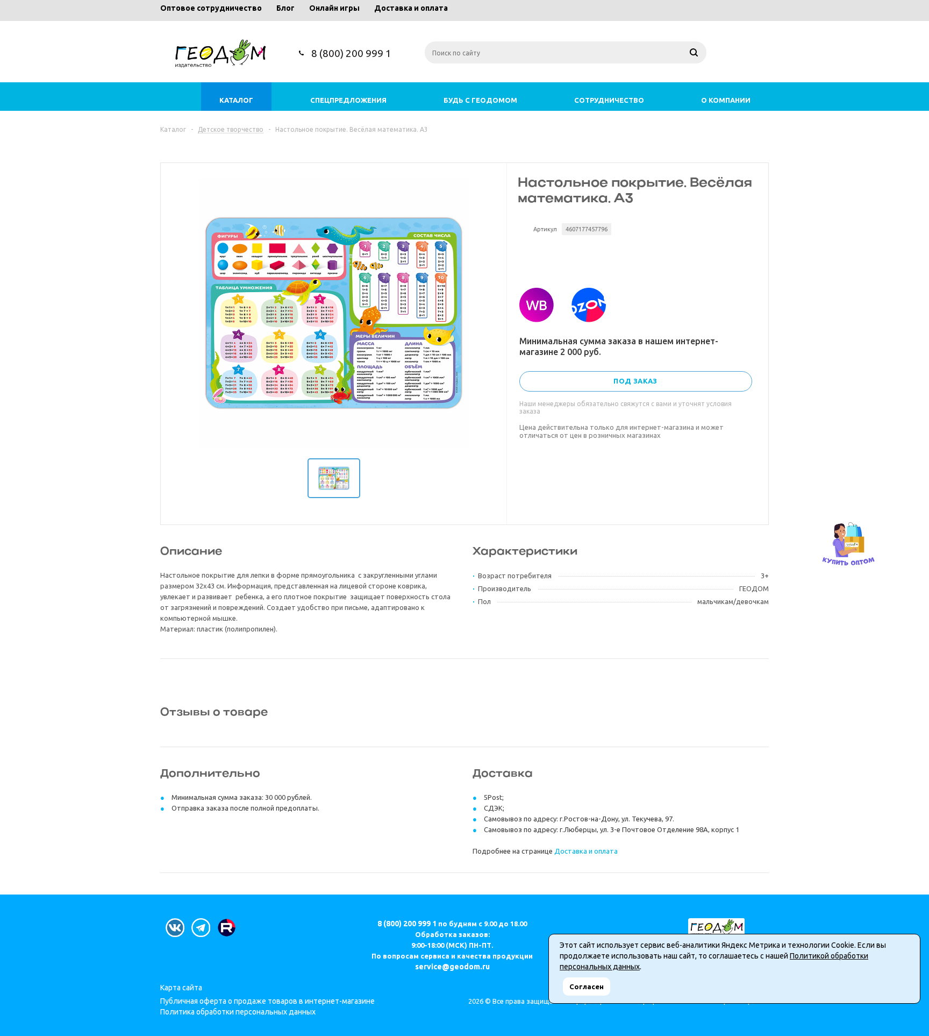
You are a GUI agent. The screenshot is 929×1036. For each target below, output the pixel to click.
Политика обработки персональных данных (238, 1011)
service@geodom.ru (452, 966)
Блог (285, 8)
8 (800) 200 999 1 (351, 53)
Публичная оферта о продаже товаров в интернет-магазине (267, 1001)
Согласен (586, 986)
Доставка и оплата (411, 8)
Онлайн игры (334, 8)
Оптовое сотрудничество (211, 8)
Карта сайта (181, 987)
